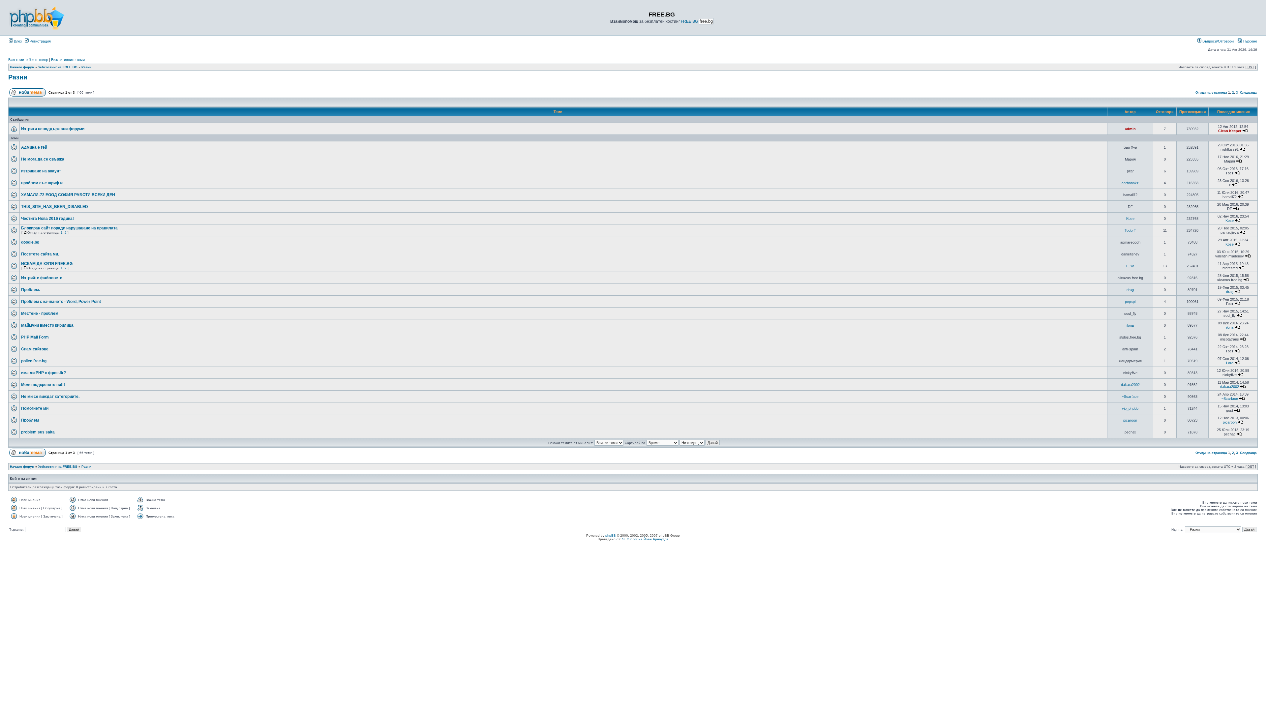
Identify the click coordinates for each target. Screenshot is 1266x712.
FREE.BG (689, 21)
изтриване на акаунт (41, 171)
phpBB (610, 535)
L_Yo (1130, 266)
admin (1130, 129)
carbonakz (1130, 183)
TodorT (1130, 230)
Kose (1130, 219)
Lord (1229, 363)
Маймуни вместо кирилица (47, 325)
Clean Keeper (1229, 131)
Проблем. (30, 289)
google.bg (30, 242)
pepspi (1130, 302)
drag (1130, 290)
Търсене (1249, 41)
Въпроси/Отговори (1217, 41)
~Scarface (1130, 397)
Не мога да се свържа (42, 159)
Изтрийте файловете (41, 278)
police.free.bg (33, 361)
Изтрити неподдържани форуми (52, 129)
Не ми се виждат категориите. (50, 396)
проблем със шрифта (42, 183)
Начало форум (22, 67)
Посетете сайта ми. (40, 254)
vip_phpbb (1130, 408)
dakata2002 (1130, 385)
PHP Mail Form (35, 337)
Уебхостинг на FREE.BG (57, 67)
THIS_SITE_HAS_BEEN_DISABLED (54, 206)
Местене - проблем (39, 313)
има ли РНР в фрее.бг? (43, 373)
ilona (1130, 325)
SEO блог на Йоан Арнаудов (645, 539)
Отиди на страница (1211, 92)
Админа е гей (34, 147)
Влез (17, 41)
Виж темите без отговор (28, 60)
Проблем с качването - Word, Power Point (61, 301)
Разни (86, 67)
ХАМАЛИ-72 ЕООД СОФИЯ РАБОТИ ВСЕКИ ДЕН (68, 195)
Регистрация (40, 41)
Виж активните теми (68, 60)
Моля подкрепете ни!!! (43, 384)
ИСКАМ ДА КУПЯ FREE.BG (47, 263)
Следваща (1248, 92)
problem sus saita (38, 432)
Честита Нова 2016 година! (47, 218)
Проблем (30, 420)
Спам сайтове (34, 349)
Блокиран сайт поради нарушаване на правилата (69, 228)
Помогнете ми (34, 408)
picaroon (1130, 420)
